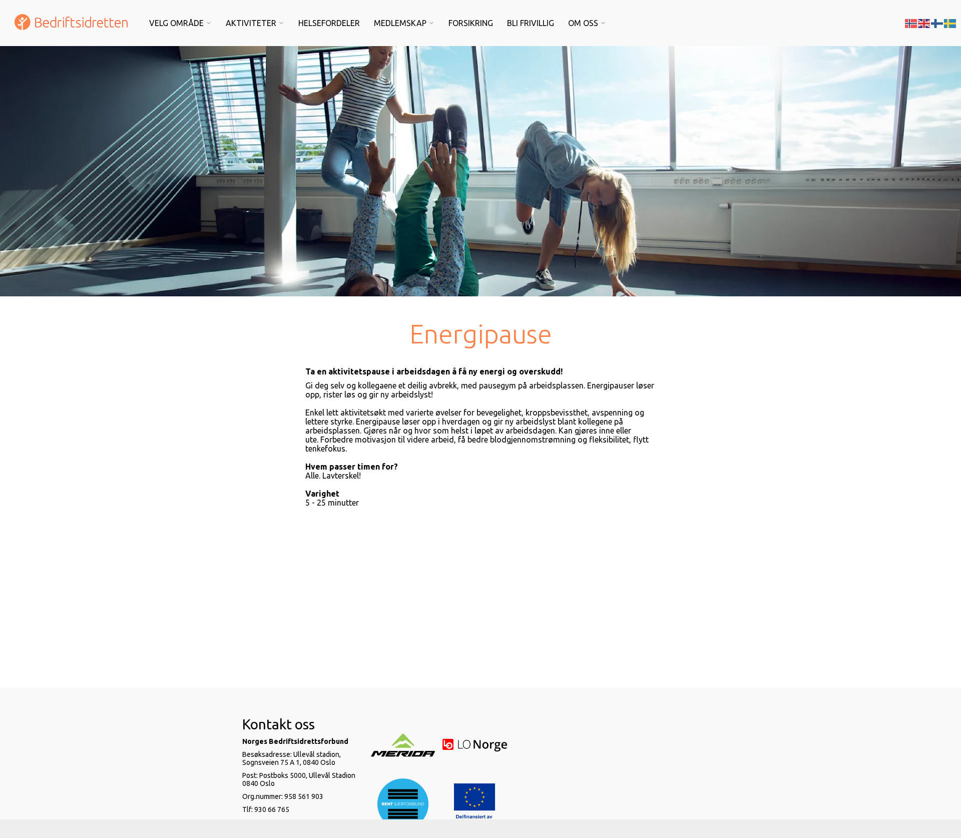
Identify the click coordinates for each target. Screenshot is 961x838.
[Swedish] (950, 22)
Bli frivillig (530, 23)
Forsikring (470, 23)
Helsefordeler (329, 23)
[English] (924, 22)
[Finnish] (937, 22)
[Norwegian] (911, 22)
